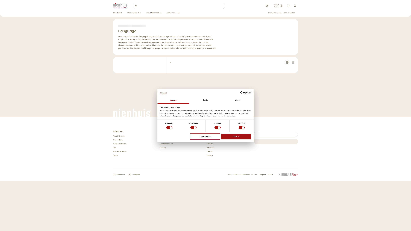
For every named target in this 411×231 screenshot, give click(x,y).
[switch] (193, 127)
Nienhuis (118, 131)
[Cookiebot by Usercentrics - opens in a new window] (242, 93)
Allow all (236, 136)
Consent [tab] (173, 100)
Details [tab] (205, 100)
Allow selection (205, 136)
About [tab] (237, 100)
